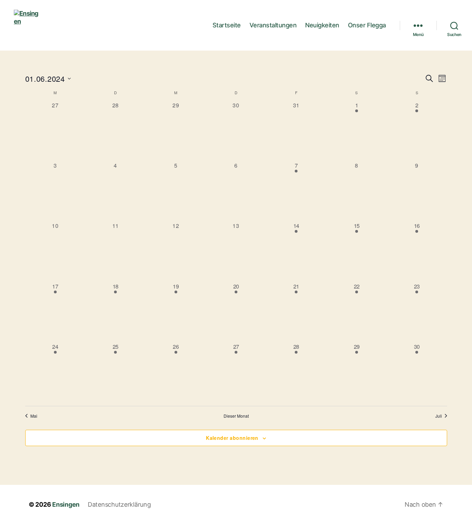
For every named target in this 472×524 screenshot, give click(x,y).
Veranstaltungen (273, 25)
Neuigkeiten (322, 25)
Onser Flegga (367, 25)
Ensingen (65, 504)
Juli (438, 416)
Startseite (227, 25)
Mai (33, 416)
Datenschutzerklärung (119, 504)
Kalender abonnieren (232, 437)
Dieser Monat (236, 416)
